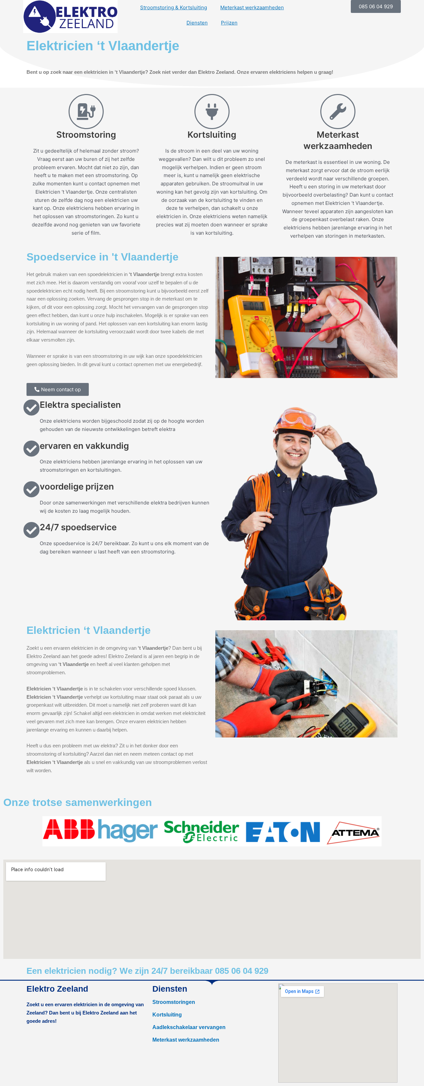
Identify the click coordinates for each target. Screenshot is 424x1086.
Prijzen (229, 23)
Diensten (197, 23)
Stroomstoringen (173, 1002)
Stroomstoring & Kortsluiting (173, 7)
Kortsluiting (167, 1014)
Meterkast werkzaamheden (252, 7)
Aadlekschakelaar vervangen (189, 1027)
